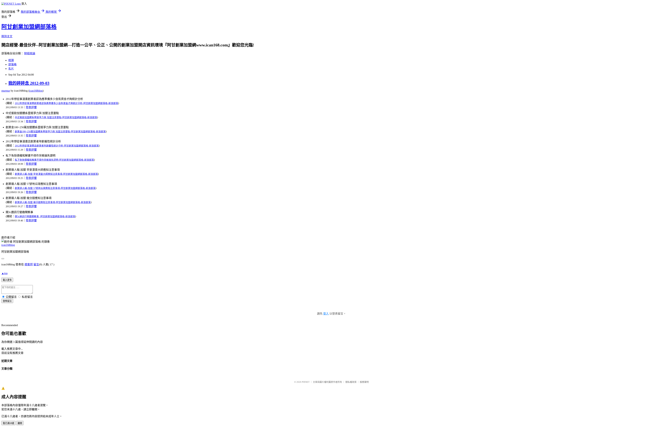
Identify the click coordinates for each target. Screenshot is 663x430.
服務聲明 (364, 382)
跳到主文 (6, 36)
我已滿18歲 (8, 423)
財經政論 (29, 53)
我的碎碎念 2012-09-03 (28, 83)
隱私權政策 (351, 382)
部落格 (12, 64)
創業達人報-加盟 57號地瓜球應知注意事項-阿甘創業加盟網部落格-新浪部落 (55, 188)
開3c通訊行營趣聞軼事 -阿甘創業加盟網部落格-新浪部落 (45, 216)
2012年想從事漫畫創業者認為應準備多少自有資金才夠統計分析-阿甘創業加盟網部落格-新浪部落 (66, 103)
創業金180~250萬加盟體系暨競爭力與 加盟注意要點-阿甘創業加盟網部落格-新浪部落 (60, 131)
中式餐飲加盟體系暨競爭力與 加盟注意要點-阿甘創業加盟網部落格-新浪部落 (56, 117)
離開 (20, 423)
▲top (4, 273)
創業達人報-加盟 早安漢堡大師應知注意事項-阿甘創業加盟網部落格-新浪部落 (56, 174)
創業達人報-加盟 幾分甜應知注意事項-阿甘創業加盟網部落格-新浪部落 (53, 202)
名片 (11, 68)
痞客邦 (29, 264)
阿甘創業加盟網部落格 (29, 27)
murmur (5, 90)
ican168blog (36, 90)
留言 (36, 264)
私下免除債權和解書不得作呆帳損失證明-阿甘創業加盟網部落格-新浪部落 (54, 160)
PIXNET (306, 382)
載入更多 (7, 280)
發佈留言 (7, 301)
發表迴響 (31, 107)
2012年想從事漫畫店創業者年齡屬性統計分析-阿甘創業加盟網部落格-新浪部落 (57, 145)
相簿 (11, 60)
